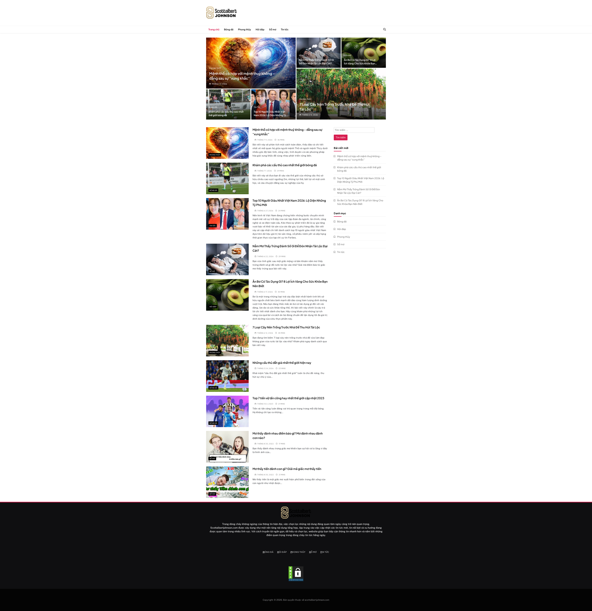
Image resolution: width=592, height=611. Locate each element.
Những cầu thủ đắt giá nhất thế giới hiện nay (282, 362)
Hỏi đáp (260, 29)
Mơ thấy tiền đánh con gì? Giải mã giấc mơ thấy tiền (287, 469)
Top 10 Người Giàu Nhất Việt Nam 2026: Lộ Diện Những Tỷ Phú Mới (270, 115)
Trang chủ (213, 29)
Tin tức (284, 29)
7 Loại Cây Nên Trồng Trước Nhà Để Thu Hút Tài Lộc (286, 327)
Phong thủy (244, 29)
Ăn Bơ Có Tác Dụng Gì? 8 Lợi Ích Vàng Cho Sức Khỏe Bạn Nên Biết (360, 63)
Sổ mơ (272, 29)
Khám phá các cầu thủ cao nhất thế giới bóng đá (285, 165)
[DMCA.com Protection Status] (296, 573)
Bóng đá (228, 29)
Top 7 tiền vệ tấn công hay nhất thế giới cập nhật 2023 (288, 398)
